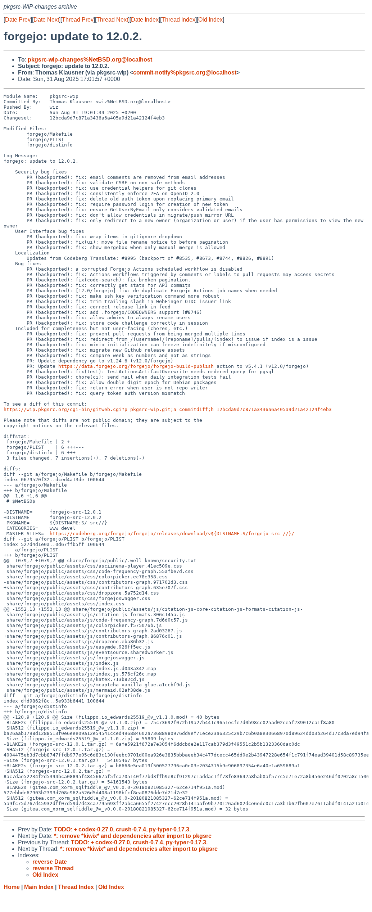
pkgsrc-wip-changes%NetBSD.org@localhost (90, 60)
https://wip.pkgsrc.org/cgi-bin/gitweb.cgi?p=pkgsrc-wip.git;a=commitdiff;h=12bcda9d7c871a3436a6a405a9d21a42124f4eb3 (168, 409)
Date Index (145, 20)
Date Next (46, 20)
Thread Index (178, 20)
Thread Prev (78, 20)
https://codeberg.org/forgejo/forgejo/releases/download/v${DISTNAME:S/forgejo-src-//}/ (172, 533)
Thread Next (112, 20)
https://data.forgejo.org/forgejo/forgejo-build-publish (136, 366)
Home (12, 887)
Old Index (210, 20)
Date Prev (18, 20)
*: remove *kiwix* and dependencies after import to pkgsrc (133, 836)
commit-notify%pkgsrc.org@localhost (184, 72)
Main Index (39, 887)
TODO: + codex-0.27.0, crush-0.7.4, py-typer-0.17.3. (122, 829)
